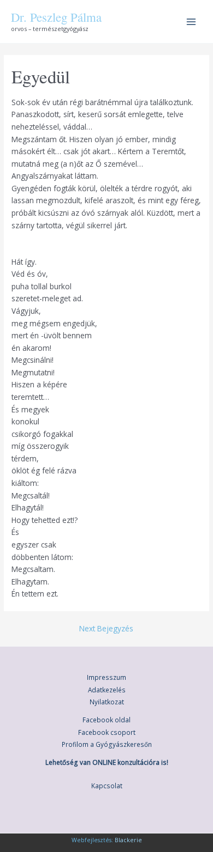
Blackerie (128, 840)
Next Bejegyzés (106, 628)
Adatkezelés (107, 689)
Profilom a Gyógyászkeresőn (107, 744)
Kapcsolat (106, 785)
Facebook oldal (106, 719)
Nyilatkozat (107, 701)
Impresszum (106, 677)
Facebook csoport (106, 732)
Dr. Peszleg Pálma (56, 17)
